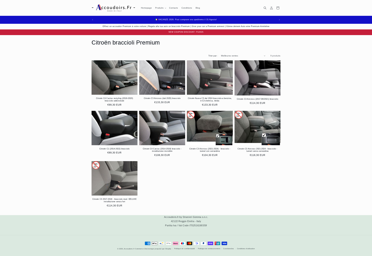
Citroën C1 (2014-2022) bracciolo (114, 149)
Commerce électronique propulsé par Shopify (153, 249)
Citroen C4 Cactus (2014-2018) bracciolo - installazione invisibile (162, 150)
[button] (160, 8)
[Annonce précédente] (92, 19)
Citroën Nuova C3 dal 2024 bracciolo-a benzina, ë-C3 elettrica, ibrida (210, 99)
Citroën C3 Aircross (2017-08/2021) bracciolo (257, 99)
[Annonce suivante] (279, 19)
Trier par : (213, 56)
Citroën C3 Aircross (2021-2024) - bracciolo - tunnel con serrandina (209, 150)
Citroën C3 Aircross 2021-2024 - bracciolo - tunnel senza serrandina (257, 150)
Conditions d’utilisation (246, 248)
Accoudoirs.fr (129, 249)
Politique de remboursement (209, 248)
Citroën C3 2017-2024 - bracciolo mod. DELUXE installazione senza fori (114, 200)
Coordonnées (228, 248)
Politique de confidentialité (184, 248)
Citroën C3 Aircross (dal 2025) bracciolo (162, 98)
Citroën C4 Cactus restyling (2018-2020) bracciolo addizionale (114, 99)
